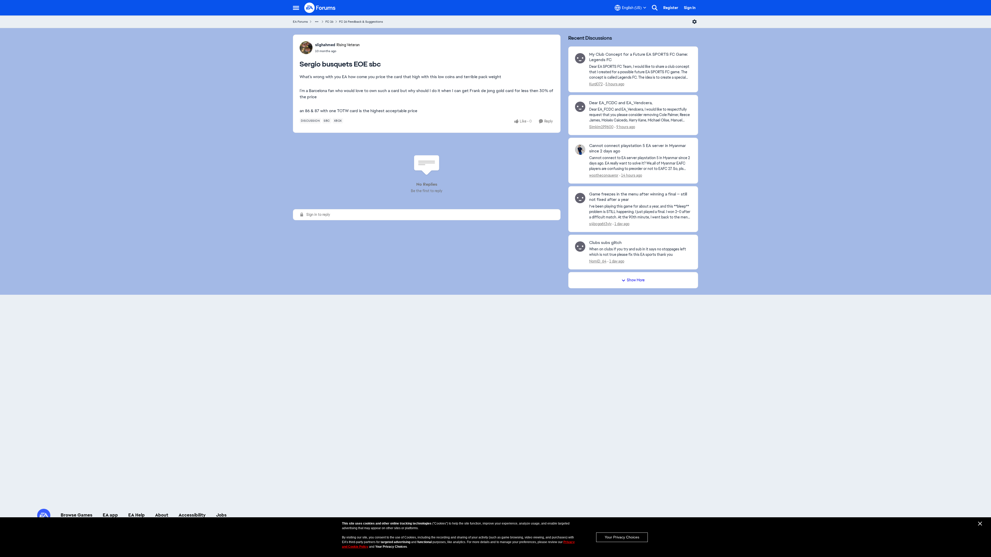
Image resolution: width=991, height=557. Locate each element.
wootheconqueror (603, 175)
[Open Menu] (694, 21)
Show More (636, 280)
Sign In (690, 7)
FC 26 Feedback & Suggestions (361, 22)
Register (670, 7)
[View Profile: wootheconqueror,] (580, 149)
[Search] (655, 8)
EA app (110, 515)
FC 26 (329, 22)
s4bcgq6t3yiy (600, 224)
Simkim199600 (601, 127)
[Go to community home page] (320, 8)
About (161, 515)
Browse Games (76, 515)
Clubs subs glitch (605, 242)
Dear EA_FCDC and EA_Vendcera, (620, 102)
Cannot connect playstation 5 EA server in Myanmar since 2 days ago (637, 148)
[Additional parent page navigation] (317, 21)
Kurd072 (596, 84)
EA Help (136, 515)
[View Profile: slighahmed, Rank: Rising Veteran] (306, 47)
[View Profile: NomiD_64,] (580, 246)
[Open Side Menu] (296, 8)
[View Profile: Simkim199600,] (580, 107)
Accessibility (192, 515)
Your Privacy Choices (622, 537)
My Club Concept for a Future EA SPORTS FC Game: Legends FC (638, 57)
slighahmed (325, 45)
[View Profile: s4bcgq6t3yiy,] (580, 198)
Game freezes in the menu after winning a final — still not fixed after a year (638, 197)
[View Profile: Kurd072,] (580, 58)
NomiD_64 (597, 261)
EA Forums (300, 22)
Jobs (221, 515)
